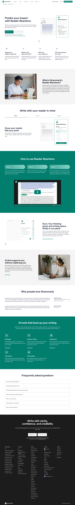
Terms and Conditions (18, 34)
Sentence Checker (34, 493)
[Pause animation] (39, 41)
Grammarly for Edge (8, 462)
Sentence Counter (34, 474)
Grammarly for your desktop (9, 450)
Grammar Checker (34, 448)
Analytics (32, 479)
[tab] (16, 116)
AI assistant (20, 458)
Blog (18, 466)
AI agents (32, 452)
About (45, 450)
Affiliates (45, 459)
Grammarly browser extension (9, 455)
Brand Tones (33, 481)
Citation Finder (33, 484)
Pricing (32, 1)
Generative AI (20, 461)
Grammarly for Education (22, 456)
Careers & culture (47, 455)
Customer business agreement (49, 467)
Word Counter (33, 469)
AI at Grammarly (20, 460)
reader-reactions (10, 4)
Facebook (59, 452)
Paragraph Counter (34, 472)
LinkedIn (59, 457)
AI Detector (33, 454)
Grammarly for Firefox (8, 460)
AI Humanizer (33, 455)
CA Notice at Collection (22, 35)
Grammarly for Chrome (8, 457)
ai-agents (5, 4)
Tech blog (19, 468)
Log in (61, 1)
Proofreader (33, 498)
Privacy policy (46, 464)
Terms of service (46, 466)
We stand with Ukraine (47, 452)
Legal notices (46, 474)
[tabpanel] (37, 131)
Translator (32, 462)
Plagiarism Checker (34, 450)
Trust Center (46, 462)
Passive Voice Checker (34, 496)
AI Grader (32, 486)
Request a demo (55, 1)
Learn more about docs (47, 238)
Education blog (20, 470)
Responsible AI (46, 454)
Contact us (58, 450)
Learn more (7, 274)
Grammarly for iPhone (8, 469)
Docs (5, 448)
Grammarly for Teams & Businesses (21, 453)
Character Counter (34, 471)
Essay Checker (33, 459)
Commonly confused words (22, 473)
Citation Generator (34, 457)
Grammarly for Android (8, 472)
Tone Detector (33, 467)
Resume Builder (33, 489)
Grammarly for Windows (8, 452)
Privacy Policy (7, 35)
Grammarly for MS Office (9, 464)
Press (45, 457)
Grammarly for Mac (8, 454)
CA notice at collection (47, 469)
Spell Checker (33, 491)
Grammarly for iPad (8, 471)
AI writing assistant (21, 463)
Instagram (59, 454)
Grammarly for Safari (8, 459)
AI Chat (32, 464)
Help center (59, 448)
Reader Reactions (33, 488)
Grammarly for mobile (8, 467)
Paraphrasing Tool (34, 460)
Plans (19, 448)
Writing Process (20, 465)
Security (45, 471)
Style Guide (33, 476)
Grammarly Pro (20, 450)
